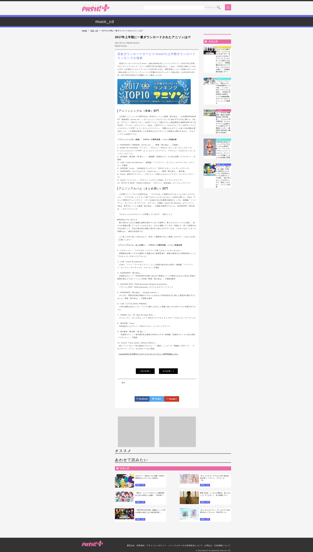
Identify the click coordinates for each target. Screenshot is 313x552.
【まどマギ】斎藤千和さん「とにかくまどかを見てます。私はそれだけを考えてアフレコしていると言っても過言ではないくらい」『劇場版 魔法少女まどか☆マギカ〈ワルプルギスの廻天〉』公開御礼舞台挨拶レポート (223, 61)
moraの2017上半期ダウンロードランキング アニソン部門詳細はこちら (148, 354)
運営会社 (131, 545)
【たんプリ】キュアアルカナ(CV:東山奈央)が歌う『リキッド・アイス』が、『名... (214, 478)
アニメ (219, 47)
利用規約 (141, 545)
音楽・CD (94, 31)
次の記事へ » (168, 371)
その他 (219, 110)
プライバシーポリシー (156, 545)
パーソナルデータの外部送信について (185, 545)
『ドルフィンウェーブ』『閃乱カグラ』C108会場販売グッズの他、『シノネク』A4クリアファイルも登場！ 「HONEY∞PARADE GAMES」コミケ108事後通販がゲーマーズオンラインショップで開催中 (223, 92)
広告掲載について (222, 545)
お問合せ (208, 545)
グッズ (219, 79)
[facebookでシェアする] (142, 400)
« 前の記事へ (145, 371)
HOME (84, 31)
